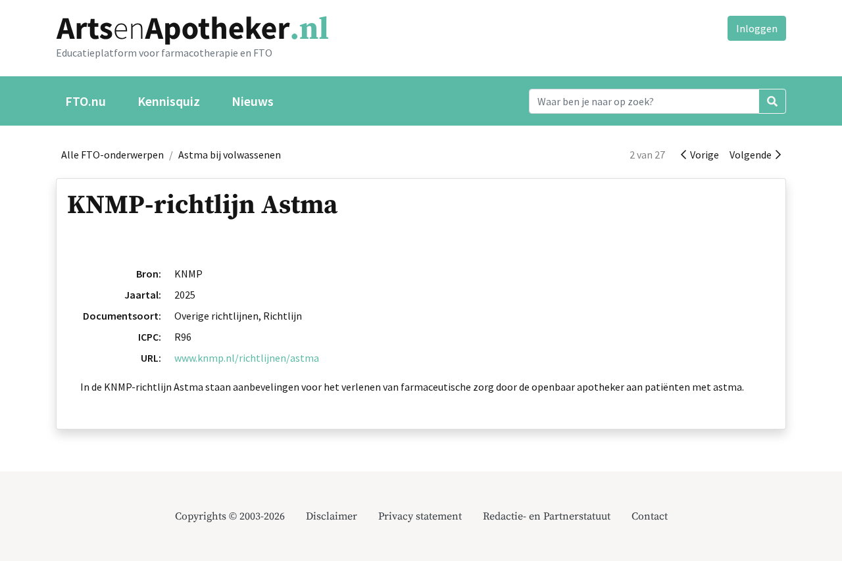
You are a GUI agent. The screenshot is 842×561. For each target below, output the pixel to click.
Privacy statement (420, 516)
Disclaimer (331, 516)
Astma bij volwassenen (229, 154)
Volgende (753, 154)
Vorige (702, 154)
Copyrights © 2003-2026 (230, 516)
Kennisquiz (168, 101)
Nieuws (253, 101)
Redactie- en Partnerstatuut (546, 516)
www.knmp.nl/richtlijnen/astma (246, 357)
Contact (650, 516)
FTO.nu (85, 101)
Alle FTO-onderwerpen (112, 154)
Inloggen (757, 28)
